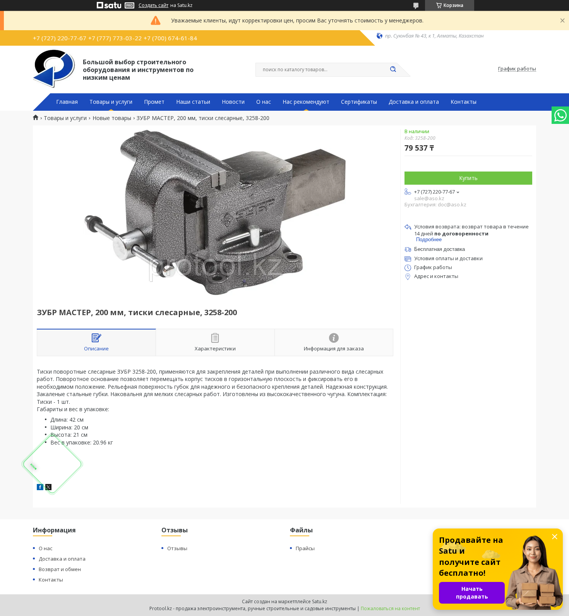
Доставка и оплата (414, 102)
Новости (233, 102)
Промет (154, 102)
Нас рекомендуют (306, 102)
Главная (67, 102)
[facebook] (40, 488)
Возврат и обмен (60, 569)
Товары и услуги (110, 102)
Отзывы (177, 548)
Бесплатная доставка (439, 249)
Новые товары (112, 118)
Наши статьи (193, 102)
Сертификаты (359, 102)
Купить (468, 178)
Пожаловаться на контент (390, 608)
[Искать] (393, 70)
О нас (263, 102)
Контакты (463, 102)
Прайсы (305, 548)
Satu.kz (319, 601)
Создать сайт (153, 5)
